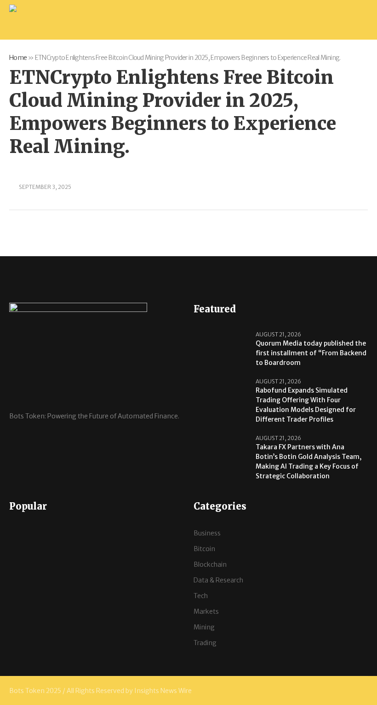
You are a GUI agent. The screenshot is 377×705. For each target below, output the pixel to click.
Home (18, 57)
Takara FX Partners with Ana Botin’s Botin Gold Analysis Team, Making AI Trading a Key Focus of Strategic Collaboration (308, 461)
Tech (201, 596)
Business (207, 533)
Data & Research (218, 580)
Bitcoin (204, 549)
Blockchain (210, 564)
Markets (206, 611)
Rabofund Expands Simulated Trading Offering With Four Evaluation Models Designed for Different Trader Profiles (306, 404)
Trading (205, 643)
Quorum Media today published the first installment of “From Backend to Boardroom (311, 353)
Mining (204, 627)
